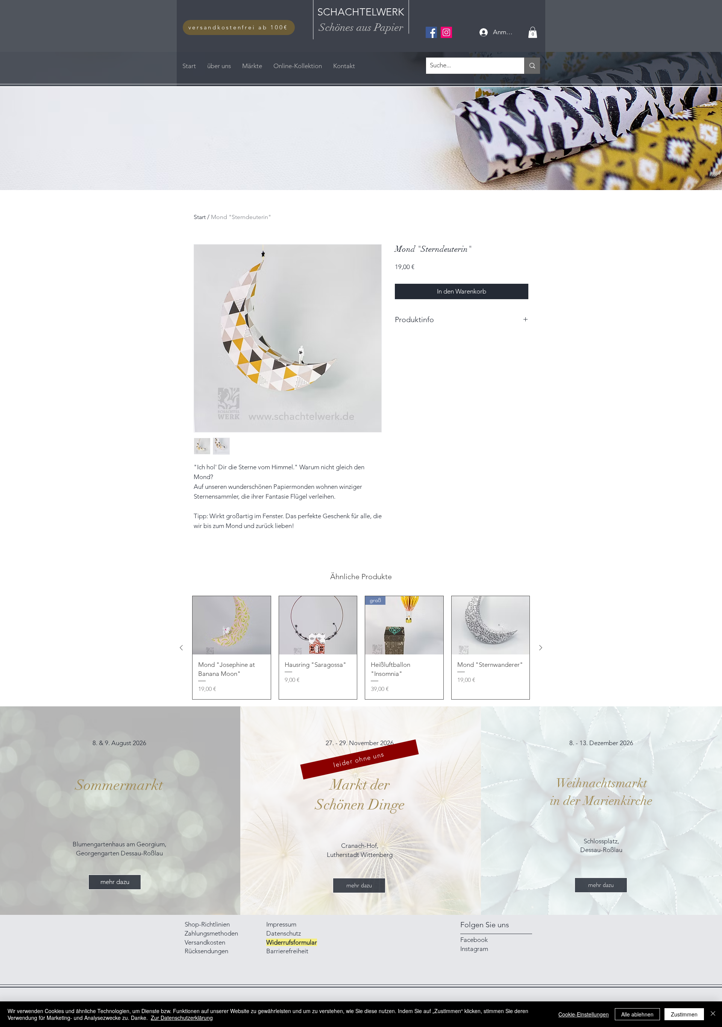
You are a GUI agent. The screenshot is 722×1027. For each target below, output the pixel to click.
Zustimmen (684, 1014)
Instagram (474, 948)
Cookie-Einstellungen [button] (583, 1014)
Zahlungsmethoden (212, 933)
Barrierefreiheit (287, 951)
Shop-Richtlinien (207, 924)
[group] (361, 647)
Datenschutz (283, 933)
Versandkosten (205, 942)
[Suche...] (532, 66)
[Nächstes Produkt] (540, 647)
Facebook (474, 939)
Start (200, 217)
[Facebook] (431, 32)
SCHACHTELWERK (360, 12)
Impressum (282, 924)
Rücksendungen (206, 951)
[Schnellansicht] (232, 625)
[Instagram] (446, 32)
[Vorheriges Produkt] (181, 647)
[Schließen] (712, 1014)
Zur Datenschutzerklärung (182, 1017)
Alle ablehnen (637, 1014)
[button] (532, 32)
